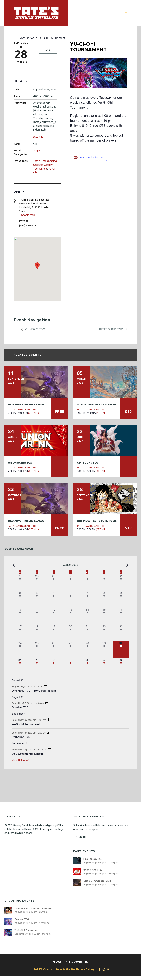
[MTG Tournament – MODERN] (105, 382)
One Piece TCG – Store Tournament (102, 520)
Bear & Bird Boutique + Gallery (75, 969)
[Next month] (127, 565)
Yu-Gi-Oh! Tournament (26, 724)
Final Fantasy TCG (92, 859)
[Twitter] (107, 969)
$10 (47, 49)
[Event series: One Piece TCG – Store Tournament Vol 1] (45, 686)
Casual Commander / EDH (97, 880)
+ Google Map (27, 215)
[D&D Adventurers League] (36, 382)
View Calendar (20, 760)
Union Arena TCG (20, 462)
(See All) (38, 137)
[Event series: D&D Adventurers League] (49, 749)
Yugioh (37, 150)
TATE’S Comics (42, 969)
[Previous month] (14, 565)
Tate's (36, 161)
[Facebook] (98, 969)
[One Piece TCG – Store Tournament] (105, 498)
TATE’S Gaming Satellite (22, 409)
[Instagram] (103, 969)
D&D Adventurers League (26, 404)
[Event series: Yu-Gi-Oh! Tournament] (48, 719)
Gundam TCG (34, 329)
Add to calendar (89, 157)
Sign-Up (81, 836)
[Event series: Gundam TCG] (46, 702)
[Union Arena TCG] (36, 440)
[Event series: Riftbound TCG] (48, 732)
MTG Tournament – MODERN (96, 404)
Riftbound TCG (111, 329)
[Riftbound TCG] (105, 440)
